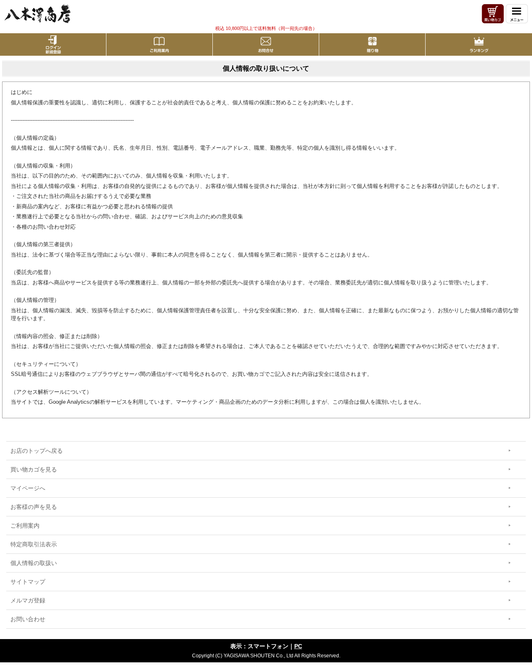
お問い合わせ (27, 619)
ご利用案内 (24, 525)
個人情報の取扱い (33, 563)
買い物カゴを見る (33, 469)
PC (298, 646)
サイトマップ (27, 581)
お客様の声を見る (33, 507)
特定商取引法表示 (33, 544)
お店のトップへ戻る (36, 450)
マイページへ (27, 488)
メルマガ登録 (27, 600)
